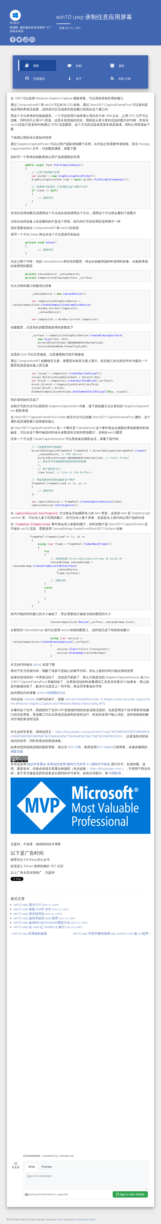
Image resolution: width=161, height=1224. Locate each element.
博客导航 (17, 751)
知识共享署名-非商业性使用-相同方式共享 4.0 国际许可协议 (68, 764)
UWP (78, 28)
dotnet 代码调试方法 (51, 693)
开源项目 (38, 79)
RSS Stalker (105, 747)
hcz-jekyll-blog (81, 1219)
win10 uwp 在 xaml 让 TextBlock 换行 (39, 927)
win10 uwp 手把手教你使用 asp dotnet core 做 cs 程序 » (111, 933)
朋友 (121, 66)
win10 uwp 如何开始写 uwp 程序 (36, 918)
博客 (35, 66)
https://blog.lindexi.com (105, 769)
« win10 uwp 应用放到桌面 (29, 933)
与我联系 (115, 773)
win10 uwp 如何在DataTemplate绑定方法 (42, 922)
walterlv (92, 1219)
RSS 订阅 (124, 79)
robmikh (29, 699)
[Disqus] (80, 989)
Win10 (69, 28)
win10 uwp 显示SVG (27, 905)
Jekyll (60, 1219)
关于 (78, 79)
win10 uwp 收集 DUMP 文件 (32, 909)
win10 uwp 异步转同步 (29, 914)
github (37, 664)
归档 (78, 66)
